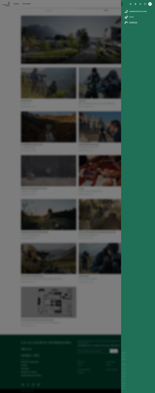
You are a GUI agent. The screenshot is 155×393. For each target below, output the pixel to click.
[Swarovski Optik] (6, 4)
